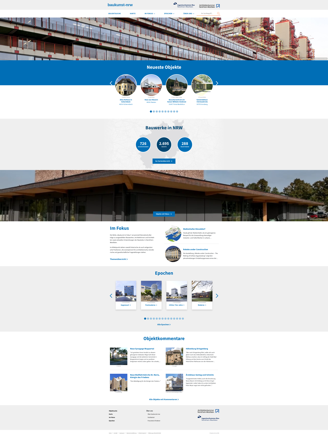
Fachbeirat (151, 417)
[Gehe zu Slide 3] (157, 111)
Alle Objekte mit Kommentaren (163, 399)
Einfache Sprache (142, 433)
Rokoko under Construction (195, 249)
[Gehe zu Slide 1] (151, 111)
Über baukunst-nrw (154, 414)
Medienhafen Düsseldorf (194, 229)
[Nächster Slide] (217, 83)
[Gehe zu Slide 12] (177, 319)
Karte (111, 414)
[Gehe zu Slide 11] (174, 319)
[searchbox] (207, 13)
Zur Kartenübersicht (162, 161)
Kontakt (115, 433)
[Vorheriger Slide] (111, 83)
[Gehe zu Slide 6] (165, 111)
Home (110, 433)
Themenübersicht (118, 259)
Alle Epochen (163, 324)
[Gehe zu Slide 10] (177, 111)
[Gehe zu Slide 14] (183, 319)
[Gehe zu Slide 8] (171, 111)
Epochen (112, 421)
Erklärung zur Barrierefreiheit (154, 433)
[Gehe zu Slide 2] (154, 111)
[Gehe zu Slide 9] (174, 111)
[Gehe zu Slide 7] (168, 111)
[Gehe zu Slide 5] (163, 111)
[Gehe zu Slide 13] (180, 319)
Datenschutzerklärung (131, 433)
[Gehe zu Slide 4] (160, 111)
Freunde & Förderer (154, 421)
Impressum (121, 433)
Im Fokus (112, 417)
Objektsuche (113, 411)
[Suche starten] (218, 13)
